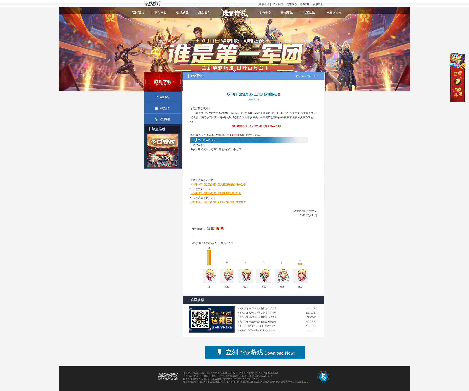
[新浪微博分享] (212, 228)
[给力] (245, 276)
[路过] (300, 276)
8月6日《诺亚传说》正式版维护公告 (257, 330)
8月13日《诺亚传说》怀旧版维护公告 (258, 317)
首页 (298, 76)
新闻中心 (306, 76)
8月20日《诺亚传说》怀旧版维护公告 (258, 308)
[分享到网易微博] (221, 228)
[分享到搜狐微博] (217, 228)
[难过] (282, 276)
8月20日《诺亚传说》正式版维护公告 (258, 313)
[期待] (227, 276)
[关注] (263, 276)
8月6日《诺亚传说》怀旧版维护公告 (257, 326)
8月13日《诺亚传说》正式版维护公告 (258, 321)
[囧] (208, 276)
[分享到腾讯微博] (208, 228)
